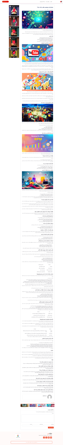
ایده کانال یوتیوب (42, 1)
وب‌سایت (31, 424)
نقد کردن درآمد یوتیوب (50, 201)
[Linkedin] (49, 437)
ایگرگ (49, 434)
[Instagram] (44, 437)
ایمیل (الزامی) (41, 424)
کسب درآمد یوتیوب (46, 9)
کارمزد (51, 1)
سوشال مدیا (47, 1)
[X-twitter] (46, 437)
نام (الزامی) (52, 424)
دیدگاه (53, 413)
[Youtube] (51, 437)
